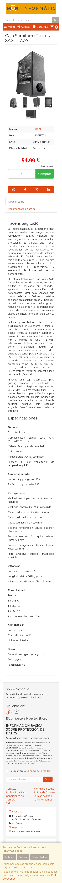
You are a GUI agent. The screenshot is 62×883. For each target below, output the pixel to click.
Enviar (48, 779)
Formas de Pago (43, 796)
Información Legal (44, 788)
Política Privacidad (16, 792)
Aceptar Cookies (39, 857)
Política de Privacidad (30, 763)
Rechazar (23, 857)
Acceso (25, 26)
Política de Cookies (44, 792)
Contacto (42, 26)
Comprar (44, 174)
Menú (11, 26)
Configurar (9, 857)
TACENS (37, 129)
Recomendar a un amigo (22, 208)
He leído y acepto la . (30, 771)
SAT (8, 803)
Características (16, 201)
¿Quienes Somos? (44, 799)
